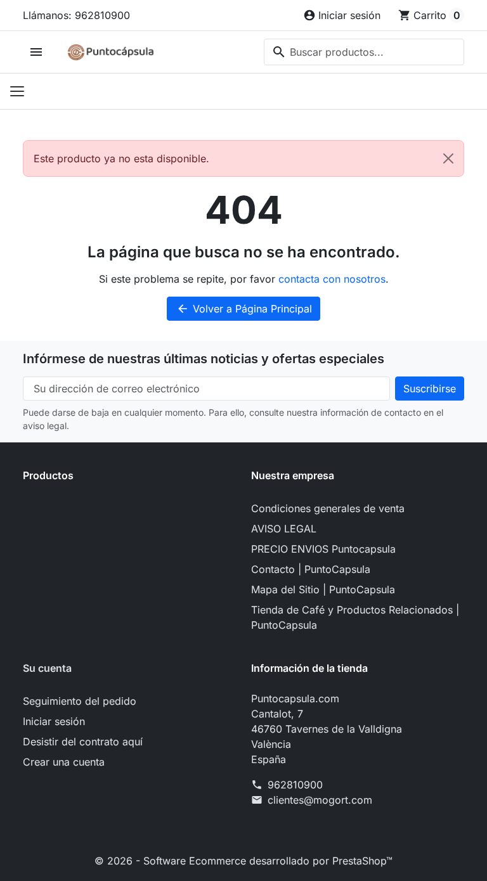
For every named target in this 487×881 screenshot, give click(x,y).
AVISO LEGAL (283, 528)
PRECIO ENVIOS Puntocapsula (323, 549)
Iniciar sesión (54, 721)
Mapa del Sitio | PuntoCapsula (323, 589)
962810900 (295, 784)
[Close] (448, 158)
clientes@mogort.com (320, 800)
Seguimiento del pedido (79, 701)
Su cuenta (47, 668)
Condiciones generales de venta (328, 508)
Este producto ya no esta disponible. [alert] (121, 158)
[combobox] (364, 52)
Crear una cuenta (64, 762)
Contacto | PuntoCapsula (310, 569)
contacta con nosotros (332, 279)
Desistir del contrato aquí (83, 741)
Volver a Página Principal (244, 308)
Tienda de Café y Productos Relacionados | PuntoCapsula (355, 617)
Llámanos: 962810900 (76, 15)
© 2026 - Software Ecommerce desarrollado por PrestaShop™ (243, 860)
